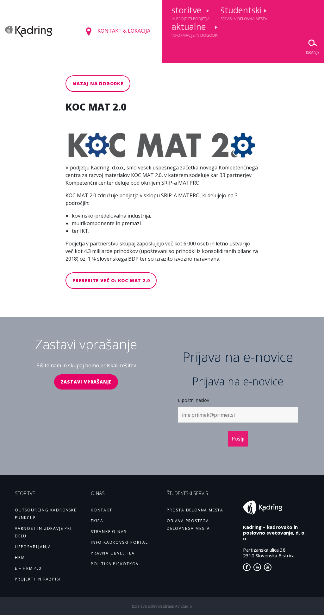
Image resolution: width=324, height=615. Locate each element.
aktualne (194, 29)
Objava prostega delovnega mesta (188, 524)
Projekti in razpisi (37, 579)
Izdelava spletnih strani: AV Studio (162, 606)
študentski (244, 13)
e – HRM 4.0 (28, 568)
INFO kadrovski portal (119, 542)
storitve (190, 13)
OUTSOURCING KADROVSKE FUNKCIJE (46, 513)
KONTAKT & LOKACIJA (123, 30)
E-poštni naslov (193, 400)
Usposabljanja (33, 546)
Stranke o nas (108, 531)
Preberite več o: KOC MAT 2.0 (111, 280)
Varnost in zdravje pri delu (43, 532)
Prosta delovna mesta (195, 510)
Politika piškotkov (115, 564)
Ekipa (97, 520)
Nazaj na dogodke (97, 83)
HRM (20, 557)
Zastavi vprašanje (86, 382)
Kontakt (101, 510)
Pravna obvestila (113, 553)
